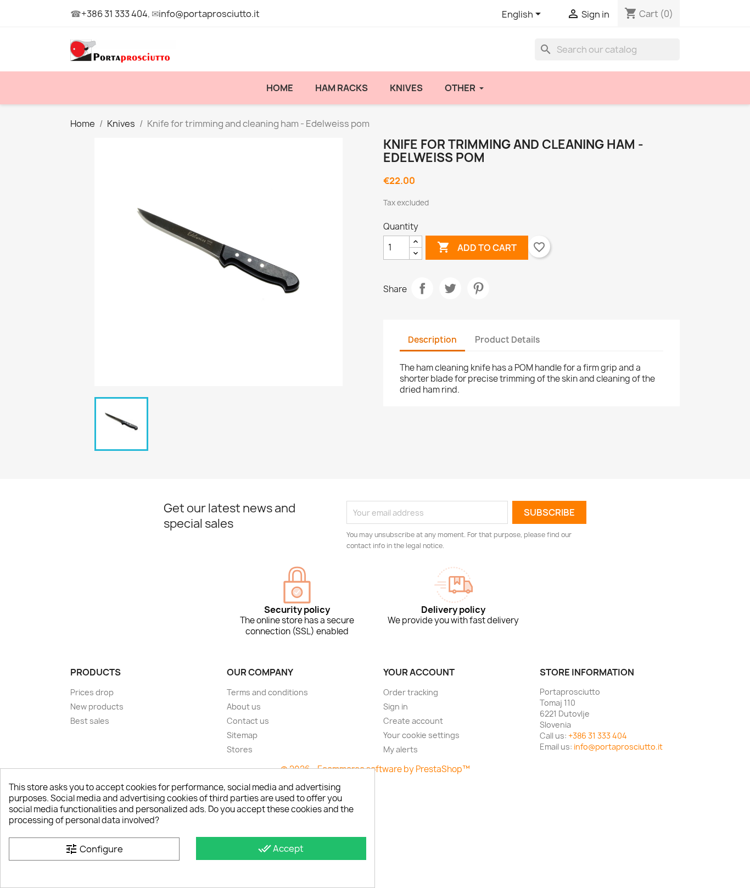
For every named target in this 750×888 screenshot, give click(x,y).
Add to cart (477, 247)
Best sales (89, 721)
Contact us (248, 721)
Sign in (395, 706)
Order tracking (410, 692)
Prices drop (92, 692)
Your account (419, 672)
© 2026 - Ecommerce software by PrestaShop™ (375, 769)
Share (422, 288)
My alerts (400, 749)
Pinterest (478, 288)
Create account (413, 721)
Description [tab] (432, 339)
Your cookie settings (421, 735)
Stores (240, 749)
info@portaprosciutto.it (209, 14)
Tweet (450, 288)
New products (97, 706)
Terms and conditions (267, 692)
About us (244, 706)
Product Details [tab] (507, 339)
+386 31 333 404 (114, 14)
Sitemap (242, 735)
